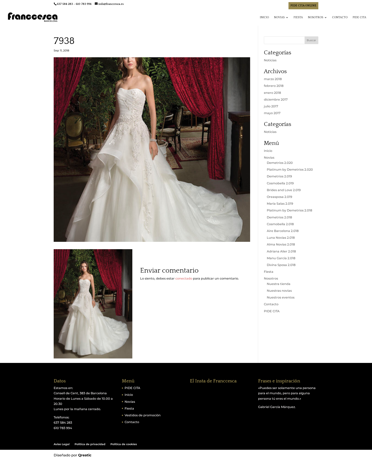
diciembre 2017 (276, 99)
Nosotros (315, 17)
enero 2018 (272, 93)
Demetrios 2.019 (279, 176)
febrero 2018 (273, 86)
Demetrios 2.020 (280, 163)
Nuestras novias (279, 291)
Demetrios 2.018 (279, 217)
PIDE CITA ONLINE (303, 5)
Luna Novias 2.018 (281, 237)
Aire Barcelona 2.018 (283, 231)
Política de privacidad (90, 444)
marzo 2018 (273, 79)
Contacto (340, 17)
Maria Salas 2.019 (280, 203)
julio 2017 (271, 106)
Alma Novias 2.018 (281, 244)
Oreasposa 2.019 (279, 197)
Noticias (270, 60)
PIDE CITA (359, 17)
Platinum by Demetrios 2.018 (289, 210)
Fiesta (298, 17)
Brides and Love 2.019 (284, 190)
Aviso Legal (62, 444)
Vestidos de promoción (143, 415)
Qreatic (84, 455)
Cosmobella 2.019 (280, 183)
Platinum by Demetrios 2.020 (290, 169)
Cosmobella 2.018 (280, 224)
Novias (279, 17)
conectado (183, 278)
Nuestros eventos (280, 297)
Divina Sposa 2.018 (281, 265)
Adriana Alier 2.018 (281, 251)
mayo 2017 (272, 113)
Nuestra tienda (278, 284)
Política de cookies (123, 444)
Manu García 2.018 (281, 258)
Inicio (264, 17)
